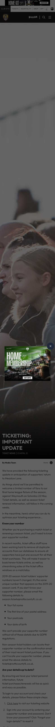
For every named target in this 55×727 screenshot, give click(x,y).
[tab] (50, 346)
